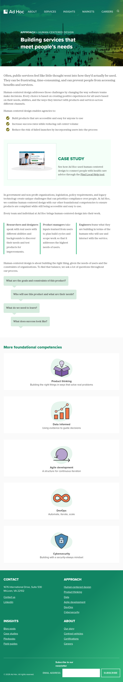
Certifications (71, 639)
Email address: (52, 673)
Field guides (10, 644)
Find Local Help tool (92, 174)
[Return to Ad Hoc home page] (14, 8)
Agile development (74, 602)
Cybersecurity (71, 612)
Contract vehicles (73, 634)
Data (66, 597)
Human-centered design (77, 587)
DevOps (68, 607)
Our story (69, 629)
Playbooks (9, 639)
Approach (28, 32)
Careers (68, 644)
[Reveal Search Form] (118, 11)
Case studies (11, 634)
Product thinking (73, 592)
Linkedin (8, 602)
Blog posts (10, 629)
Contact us (9, 597)
